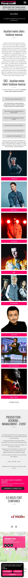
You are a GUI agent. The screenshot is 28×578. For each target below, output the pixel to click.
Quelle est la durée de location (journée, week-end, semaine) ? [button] (14, 118)
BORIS (14, 272)
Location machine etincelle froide (18, 140)
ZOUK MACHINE (14, 179)
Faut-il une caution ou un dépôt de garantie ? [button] (14, 99)
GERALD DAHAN (14, 335)
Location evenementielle (18, 146)
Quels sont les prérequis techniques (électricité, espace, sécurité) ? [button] (14, 111)
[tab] (14, 99)
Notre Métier (14, 13)
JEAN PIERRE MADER (14, 303)
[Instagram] (8, 545)
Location (24, 143)
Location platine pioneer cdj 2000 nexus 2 (14, 143)
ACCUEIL (4, 9)
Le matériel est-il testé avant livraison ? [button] (14, 136)
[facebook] (5, 545)
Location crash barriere (17, 145)
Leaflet (19, 561)
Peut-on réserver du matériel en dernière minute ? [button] (14, 131)
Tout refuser (18, 571)
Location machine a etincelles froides (9, 142)
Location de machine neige (7, 145)
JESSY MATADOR (14, 241)
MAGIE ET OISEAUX (14, 397)
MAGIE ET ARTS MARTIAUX (14, 366)
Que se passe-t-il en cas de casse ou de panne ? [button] (14, 125)
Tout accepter (7, 571)
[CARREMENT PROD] (8, 2)
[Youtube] (11, 545)
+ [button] (2, 534)
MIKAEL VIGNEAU (14, 210)
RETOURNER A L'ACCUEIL (14, 402)
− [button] (2, 536)
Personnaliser (12, 574)
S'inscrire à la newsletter (13, 488)
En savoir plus (4, 568)
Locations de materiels (7, 140)
